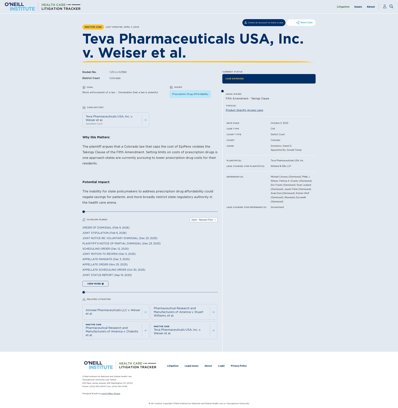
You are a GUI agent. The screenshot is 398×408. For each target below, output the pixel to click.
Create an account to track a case (265, 22)
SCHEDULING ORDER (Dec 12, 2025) (105, 248)
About (371, 6)
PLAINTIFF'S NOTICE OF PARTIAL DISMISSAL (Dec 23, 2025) (121, 243)
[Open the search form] (391, 7)
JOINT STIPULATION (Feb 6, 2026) (104, 232)
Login (221, 366)
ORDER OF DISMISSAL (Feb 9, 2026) (106, 227)
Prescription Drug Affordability (190, 94)
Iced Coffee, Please (111, 393)
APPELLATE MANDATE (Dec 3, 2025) (106, 259)
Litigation (343, 6)
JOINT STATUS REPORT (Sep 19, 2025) (107, 275)
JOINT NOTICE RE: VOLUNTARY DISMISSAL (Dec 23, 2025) (119, 238)
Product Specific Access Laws (244, 110)
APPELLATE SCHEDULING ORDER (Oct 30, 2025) (113, 269)
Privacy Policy (239, 366)
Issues (358, 6)
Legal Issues (191, 366)
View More (94, 283)
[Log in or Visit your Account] (386, 7)
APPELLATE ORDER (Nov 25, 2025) (105, 264)
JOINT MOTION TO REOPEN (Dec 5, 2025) (109, 253)
